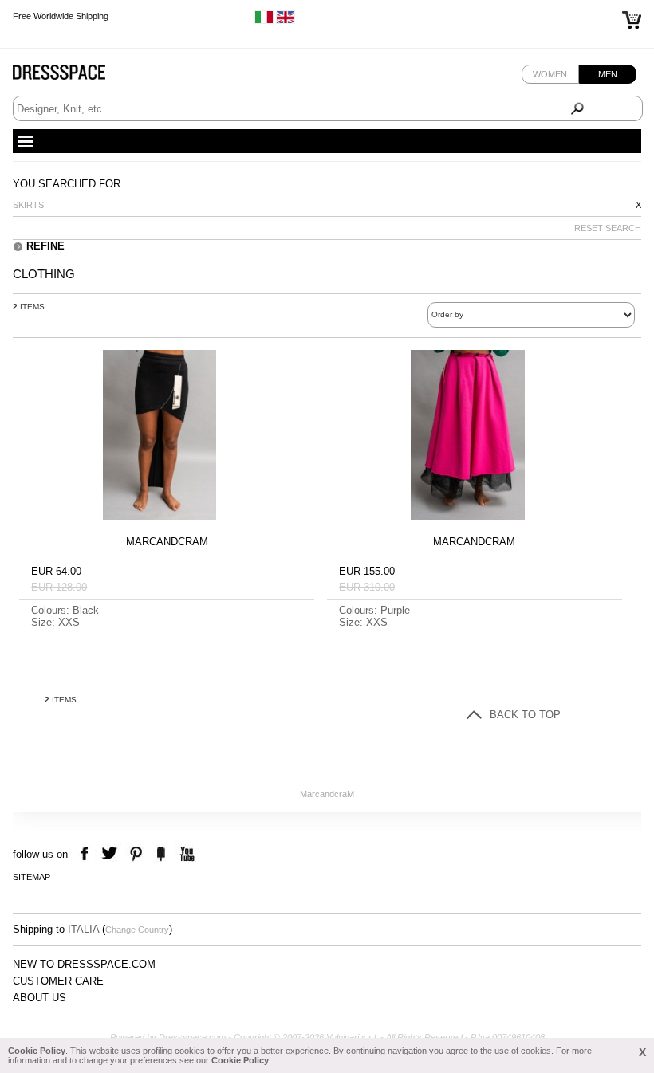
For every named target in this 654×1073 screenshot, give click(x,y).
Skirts (28, 205)
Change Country (137, 929)
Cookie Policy (36, 1050)
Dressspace (74, 76)
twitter (111, 854)
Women (550, 74)
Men (607, 74)
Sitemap (31, 877)
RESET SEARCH (607, 228)
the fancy (160, 854)
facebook (86, 854)
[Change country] (264, 21)
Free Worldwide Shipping (60, 16)
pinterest (136, 854)
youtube (185, 854)
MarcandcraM (327, 794)
